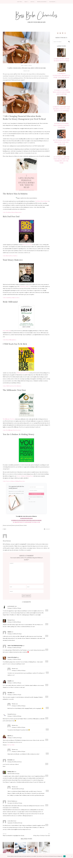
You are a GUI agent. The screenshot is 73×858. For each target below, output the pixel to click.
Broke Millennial (6, 330)
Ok (64, 856)
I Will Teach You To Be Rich (22, 373)
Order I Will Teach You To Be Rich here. (12, 386)
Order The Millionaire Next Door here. (12, 430)
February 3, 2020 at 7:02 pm (14, 608)
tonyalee (10, 681)
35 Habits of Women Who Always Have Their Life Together (61, 92)
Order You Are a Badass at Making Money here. (14, 481)
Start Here (19, 1)
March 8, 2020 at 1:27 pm (13, 773)
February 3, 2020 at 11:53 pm (14, 647)
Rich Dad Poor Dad (27, 244)
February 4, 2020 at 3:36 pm (14, 683)
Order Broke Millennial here (9, 340)
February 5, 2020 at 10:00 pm (15, 737)
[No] (71, 856)
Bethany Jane (11, 771)
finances (5, 525)
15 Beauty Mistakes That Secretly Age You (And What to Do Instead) (61, 109)
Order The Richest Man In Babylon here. (12, 212)
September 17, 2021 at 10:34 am (15, 823)
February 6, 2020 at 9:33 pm (18, 670)
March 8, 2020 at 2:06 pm (18, 789)
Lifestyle (32, 1)
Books (22, 65)
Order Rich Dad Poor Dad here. (10, 256)
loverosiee (10, 760)
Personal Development (42, 1)
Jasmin (9, 632)
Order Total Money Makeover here (11, 297)
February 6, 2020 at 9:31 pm (18, 727)
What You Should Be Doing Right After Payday (13, 835)
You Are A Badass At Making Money (25, 476)
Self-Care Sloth (10, 745)
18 (47, 529)
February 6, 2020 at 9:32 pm (18, 706)
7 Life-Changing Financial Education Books (26, 68)
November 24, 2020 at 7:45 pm (15, 803)
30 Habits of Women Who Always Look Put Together (61, 125)
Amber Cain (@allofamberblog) (15, 645)
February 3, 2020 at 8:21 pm (14, 622)
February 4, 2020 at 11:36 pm (14, 716)
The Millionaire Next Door (9, 419)
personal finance (11, 525)
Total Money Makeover (25, 286)
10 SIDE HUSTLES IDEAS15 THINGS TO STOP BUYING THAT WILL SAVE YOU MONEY (26, 519)
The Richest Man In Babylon (41, 201)
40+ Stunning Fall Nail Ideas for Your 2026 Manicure (61, 142)
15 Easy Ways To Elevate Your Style (41, 835)
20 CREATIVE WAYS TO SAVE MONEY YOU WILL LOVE (26, 522)
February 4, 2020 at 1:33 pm (14, 659)
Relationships (52, 1)
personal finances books (21, 525)
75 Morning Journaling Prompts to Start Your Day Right (61, 75)
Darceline (10, 692)
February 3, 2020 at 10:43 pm (15, 634)
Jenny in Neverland (12, 657)
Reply (47, 610)
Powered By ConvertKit (32, 501)
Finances (26, 65)
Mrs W (9, 735)
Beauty (26, 1)
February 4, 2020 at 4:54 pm (14, 694)
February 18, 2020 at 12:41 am (15, 762)
